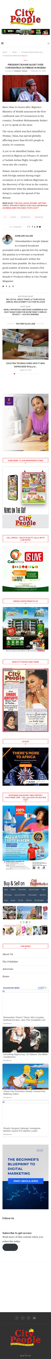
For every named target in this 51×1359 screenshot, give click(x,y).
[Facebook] (17, 1318)
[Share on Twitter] (35, 227)
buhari (13, 217)
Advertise (7, 969)
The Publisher (10, 961)
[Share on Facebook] (32, 227)
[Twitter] (23, 1318)
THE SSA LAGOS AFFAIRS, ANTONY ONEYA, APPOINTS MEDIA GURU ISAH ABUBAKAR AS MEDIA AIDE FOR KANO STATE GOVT (24, 205)
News (15, 52)
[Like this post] (29, 227)
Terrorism (39, 217)
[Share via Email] (40, 227)
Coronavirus (25, 217)
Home (4, 52)
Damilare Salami (20, 71)
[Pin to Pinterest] (37, 227)
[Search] (48, 43)
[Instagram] (28, 1318)
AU (5, 217)
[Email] (34, 1318)
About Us (7, 954)
